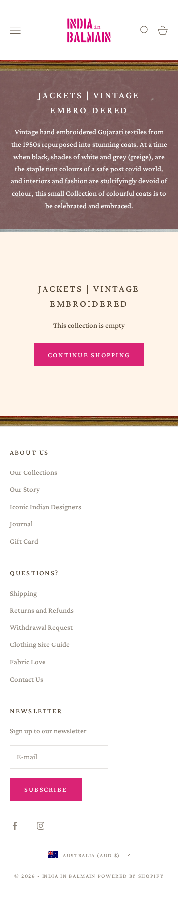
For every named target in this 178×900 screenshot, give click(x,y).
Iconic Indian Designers (45, 507)
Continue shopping (89, 355)
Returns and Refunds (42, 610)
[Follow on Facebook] (15, 826)
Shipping (23, 593)
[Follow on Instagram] (40, 826)
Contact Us (26, 679)
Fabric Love (27, 662)
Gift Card (24, 541)
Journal (21, 524)
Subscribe (45, 789)
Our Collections (33, 472)
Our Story (25, 489)
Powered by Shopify (131, 876)
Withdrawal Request (41, 627)
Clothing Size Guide (40, 644)
